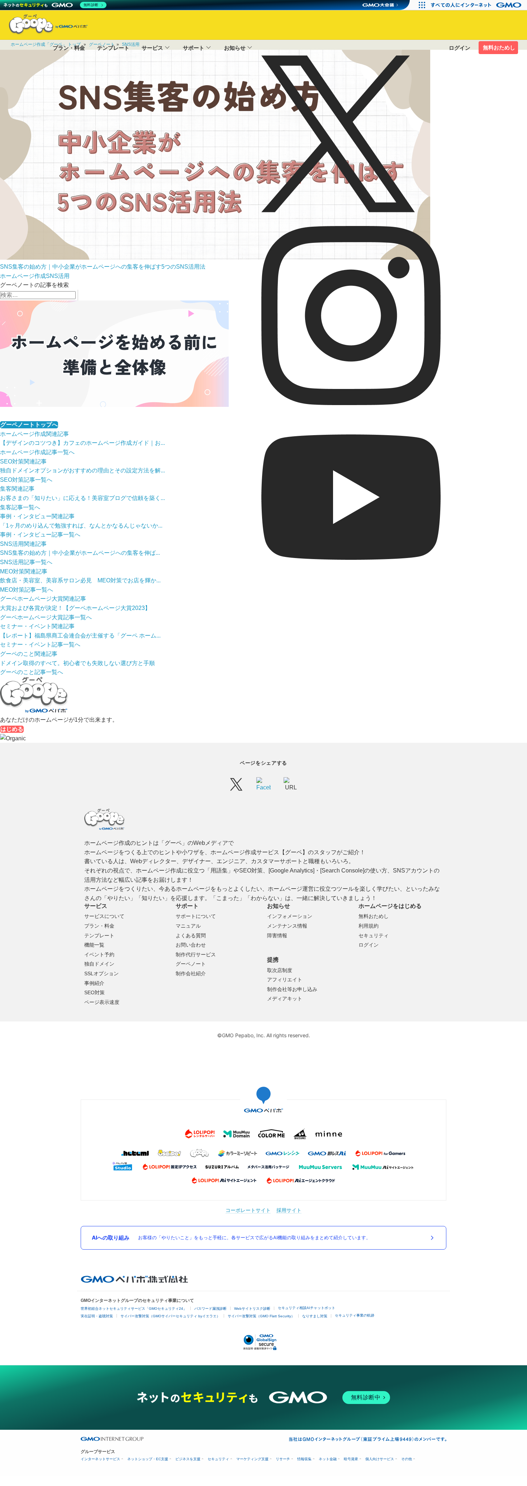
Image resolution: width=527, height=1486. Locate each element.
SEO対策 (94, 992)
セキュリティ (374, 935)
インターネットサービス (100, 1459)
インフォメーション (289, 916)
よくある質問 (191, 935)
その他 (406, 1459)
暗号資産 (351, 1459)
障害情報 (277, 935)
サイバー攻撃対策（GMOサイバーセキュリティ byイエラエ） (170, 1316)
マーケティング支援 (252, 1459)
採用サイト (289, 1210)
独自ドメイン (99, 964)
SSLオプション (101, 973)
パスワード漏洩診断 (210, 1309)
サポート (193, 48)
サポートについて (196, 916)
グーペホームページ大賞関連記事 (43, 599)
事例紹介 (94, 983)
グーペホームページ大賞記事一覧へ (46, 617)
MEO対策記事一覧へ (26, 590)
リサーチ (283, 1459)
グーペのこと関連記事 (28, 654)
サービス (152, 48)
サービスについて (104, 916)
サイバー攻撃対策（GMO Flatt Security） (261, 1316)
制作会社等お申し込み (292, 989)
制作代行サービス (196, 954)
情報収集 (304, 1459)
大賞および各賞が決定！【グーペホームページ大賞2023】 (75, 608)
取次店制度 (279, 970)
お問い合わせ (191, 945)
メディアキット (284, 998)
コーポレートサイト (248, 1210)
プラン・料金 (69, 48)
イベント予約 (99, 954)
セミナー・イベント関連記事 (37, 626)
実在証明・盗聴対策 (97, 1316)
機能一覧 (94, 945)
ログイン (459, 48)
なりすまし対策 (314, 1316)
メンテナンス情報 (287, 926)
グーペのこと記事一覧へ (31, 672)
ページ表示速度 (101, 1002)
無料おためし (499, 47)
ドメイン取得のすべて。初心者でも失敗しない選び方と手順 (77, 663)
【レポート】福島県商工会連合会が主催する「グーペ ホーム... (80, 636)
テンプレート (113, 48)
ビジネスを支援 (187, 1459)
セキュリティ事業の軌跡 (354, 1315)
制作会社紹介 (191, 973)
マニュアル (188, 926)
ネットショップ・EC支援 (147, 1459)
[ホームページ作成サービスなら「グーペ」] (43, 26)
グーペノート (191, 964)
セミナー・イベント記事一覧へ (40, 644)
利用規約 (369, 926)
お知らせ (235, 48)
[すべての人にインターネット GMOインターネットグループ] (477, 5)
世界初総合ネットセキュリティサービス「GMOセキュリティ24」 (134, 1309)
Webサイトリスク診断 (252, 1309)
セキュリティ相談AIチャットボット (306, 1308)
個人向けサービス (379, 1459)
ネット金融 (328, 1459)
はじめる (11, 729)
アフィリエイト (284, 979)
